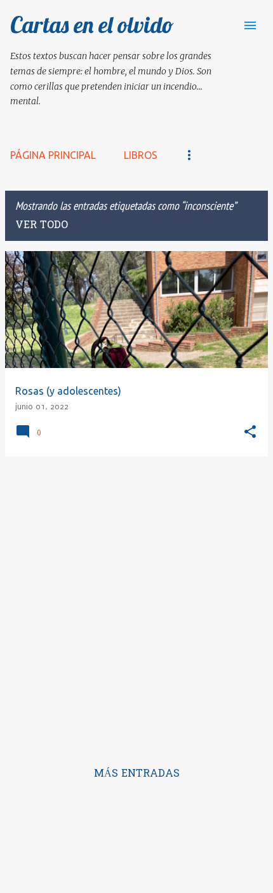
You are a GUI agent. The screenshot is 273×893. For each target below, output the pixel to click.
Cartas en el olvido (92, 24)
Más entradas (137, 774)
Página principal (53, 155)
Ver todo (41, 225)
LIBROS (140, 155)
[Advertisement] (136, 603)
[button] (250, 432)
